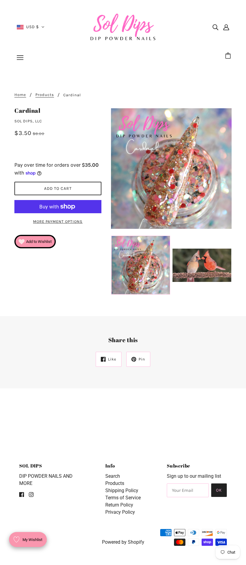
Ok (219, 490)
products (44, 95)
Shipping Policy (121, 490)
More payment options (57, 221)
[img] (215, 27)
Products (114, 483)
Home (20, 95)
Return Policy (119, 505)
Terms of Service (123, 498)
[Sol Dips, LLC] (123, 26)
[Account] (226, 27)
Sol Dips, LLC (28, 121)
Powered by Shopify (123, 542)
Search (112, 476)
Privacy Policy (120, 512)
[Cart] (228, 56)
